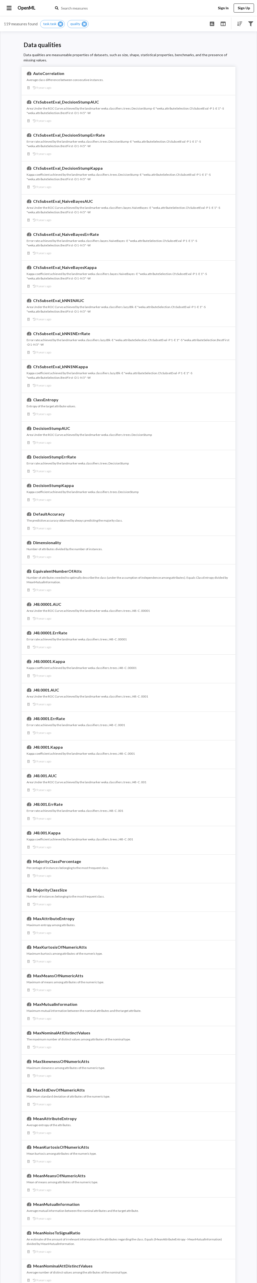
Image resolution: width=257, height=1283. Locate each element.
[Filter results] (250, 23)
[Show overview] (212, 23)
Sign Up (244, 8)
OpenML (26, 8)
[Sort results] (238, 23)
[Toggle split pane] (223, 23)
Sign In (223, 8)
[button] (52, 24)
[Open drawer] (9, 8)
